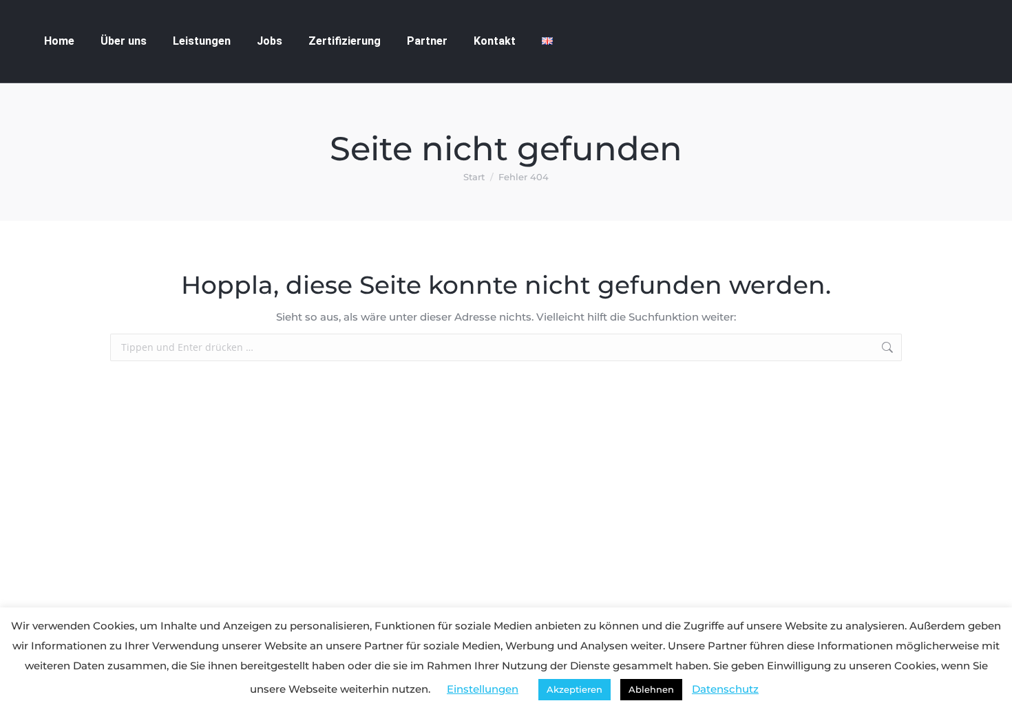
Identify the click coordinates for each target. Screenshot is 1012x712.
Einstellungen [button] (482, 688)
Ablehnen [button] (651, 689)
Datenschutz (725, 688)
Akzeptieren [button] (574, 689)
